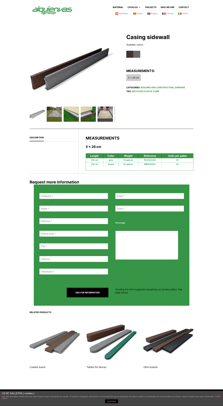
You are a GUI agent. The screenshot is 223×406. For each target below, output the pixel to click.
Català (139, 13)
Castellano (123, 13)
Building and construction (157, 87)
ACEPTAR (111, 401)
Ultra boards (150, 367)
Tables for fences (96, 367)
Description (37, 137)
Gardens (180, 87)
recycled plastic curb (145, 91)
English (154, 13)
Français (170, 13)
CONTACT (184, 7)
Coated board (37, 367)
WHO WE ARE (167, 7)
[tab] (54, 137)
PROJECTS (150, 7)
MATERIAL (118, 7)
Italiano (185, 13)
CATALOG (133, 7)
